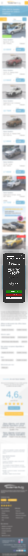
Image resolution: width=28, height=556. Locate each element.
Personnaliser (14, 298)
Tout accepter (14, 291)
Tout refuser (14, 294)
